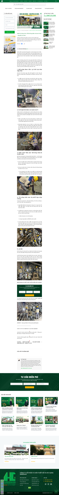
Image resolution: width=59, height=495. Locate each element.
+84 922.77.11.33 (48, 479)
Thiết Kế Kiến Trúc (35, 483)
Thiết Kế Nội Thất (35, 485)
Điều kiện (16, 492)
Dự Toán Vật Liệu (40, 1)
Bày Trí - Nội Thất (8, 8)
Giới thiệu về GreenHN (24, 480)
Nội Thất (30, 1)
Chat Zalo (2, 484)
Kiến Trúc (25, 1)
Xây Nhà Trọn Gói (15, 1)
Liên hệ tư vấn (9, 32)
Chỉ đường (7, 461)
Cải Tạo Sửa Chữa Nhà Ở (19, 8)
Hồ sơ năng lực (23, 481)
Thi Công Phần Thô (35, 481)
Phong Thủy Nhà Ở (38, 8)
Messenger (2, 487)
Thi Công (21, 1)
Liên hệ (21, 485)
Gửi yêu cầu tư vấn (29, 295)
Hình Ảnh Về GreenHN (25, 30)
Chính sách (10, 492)
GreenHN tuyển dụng (24, 483)
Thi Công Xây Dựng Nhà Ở (49, 8)
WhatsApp (2, 490)
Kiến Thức (34, 1)
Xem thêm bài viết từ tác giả (26, 368)
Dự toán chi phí (29, 8)
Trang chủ (11, 1)
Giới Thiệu (45, 1)
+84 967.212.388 (48, 481)
